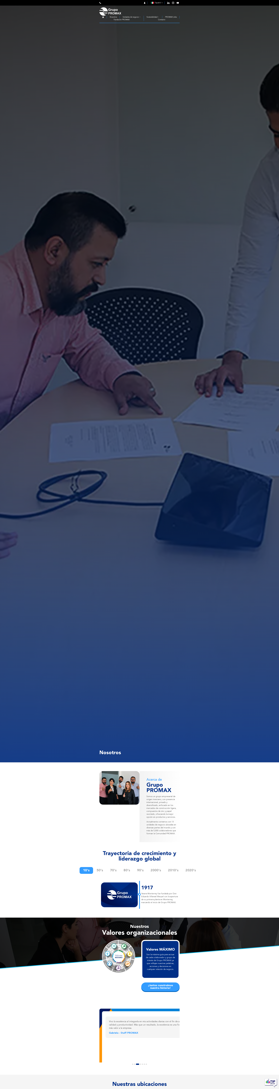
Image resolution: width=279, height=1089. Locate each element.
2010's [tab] (173, 870)
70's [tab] (113, 870)
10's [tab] (86, 870)
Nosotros (113, 17)
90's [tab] (140, 870)
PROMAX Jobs (171, 17)
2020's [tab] (190, 870)
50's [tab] (100, 870)
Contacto (161, 20)
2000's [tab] (156, 870)
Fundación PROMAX (122, 20)
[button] (106, 1050)
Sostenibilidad (152, 17)
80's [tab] (127, 870)
